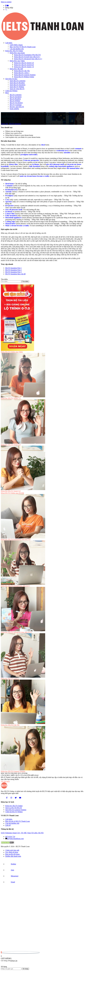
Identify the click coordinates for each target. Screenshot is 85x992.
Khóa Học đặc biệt (16, 69)
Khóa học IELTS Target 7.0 (24, 67)
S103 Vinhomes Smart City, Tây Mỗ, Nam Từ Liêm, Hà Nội (22, 833)
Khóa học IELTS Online (14, 806)
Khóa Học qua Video (17, 61)
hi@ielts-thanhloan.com (15, 839)
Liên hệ (8, 825)
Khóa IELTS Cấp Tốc (22, 71)
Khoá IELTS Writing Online (24, 77)
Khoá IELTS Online (12, 493)
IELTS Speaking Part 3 (13, 272)
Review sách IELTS (17, 107)
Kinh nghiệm (14, 109)
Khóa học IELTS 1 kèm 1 (10, 678)
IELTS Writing (15, 101)
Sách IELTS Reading (17, 83)
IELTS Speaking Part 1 (13, 268)
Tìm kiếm (4, 279)
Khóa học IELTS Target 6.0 (24, 65)
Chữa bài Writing (11, 91)
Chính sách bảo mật (12, 850)
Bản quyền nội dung (12, 854)
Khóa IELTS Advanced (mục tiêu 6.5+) (28, 59)
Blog (7, 93)
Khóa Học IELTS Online (14, 51)
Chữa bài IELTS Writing (14, 812)
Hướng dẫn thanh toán (13, 856)
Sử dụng (25, 969)
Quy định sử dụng (11, 852)
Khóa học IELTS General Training (13, 771)
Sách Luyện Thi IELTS (13, 808)
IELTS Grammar (16, 105)
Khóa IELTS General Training (25, 75)
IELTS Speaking (15, 97)
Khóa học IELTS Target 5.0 (24, 63)
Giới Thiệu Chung (16, 45)
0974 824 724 (10, 837)
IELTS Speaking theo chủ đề (15, 274)
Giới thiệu (8, 43)
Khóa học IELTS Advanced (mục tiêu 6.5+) (16, 632)
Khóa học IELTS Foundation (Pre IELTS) (15, 539)
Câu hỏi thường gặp (17, 49)
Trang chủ (4, 124)
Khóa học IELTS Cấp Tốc (10, 725)
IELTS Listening (15, 95)
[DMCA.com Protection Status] (7, 843)
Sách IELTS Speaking (17, 85)
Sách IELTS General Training (15, 810)
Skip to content (6, 2)
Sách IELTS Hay (11, 79)
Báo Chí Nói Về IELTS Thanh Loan (23, 47)
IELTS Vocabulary (16, 103)
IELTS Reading (15, 99)
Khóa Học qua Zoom (17, 53)
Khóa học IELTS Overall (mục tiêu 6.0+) (15, 586)
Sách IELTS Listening (17, 81)
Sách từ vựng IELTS (17, 89)
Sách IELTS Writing (17, 87)
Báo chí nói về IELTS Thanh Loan (17, 821)
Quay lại (14, 960)
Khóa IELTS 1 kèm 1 (21, 73)
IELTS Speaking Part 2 (13, 270)
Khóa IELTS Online (12, 352)
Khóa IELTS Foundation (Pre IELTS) (27, 55)
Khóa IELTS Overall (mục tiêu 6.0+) (27, 57)
